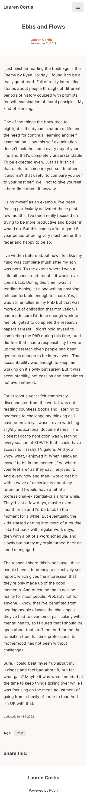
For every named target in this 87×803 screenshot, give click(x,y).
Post (20, 733)
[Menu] (78, 7)
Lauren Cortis (18, 7)
